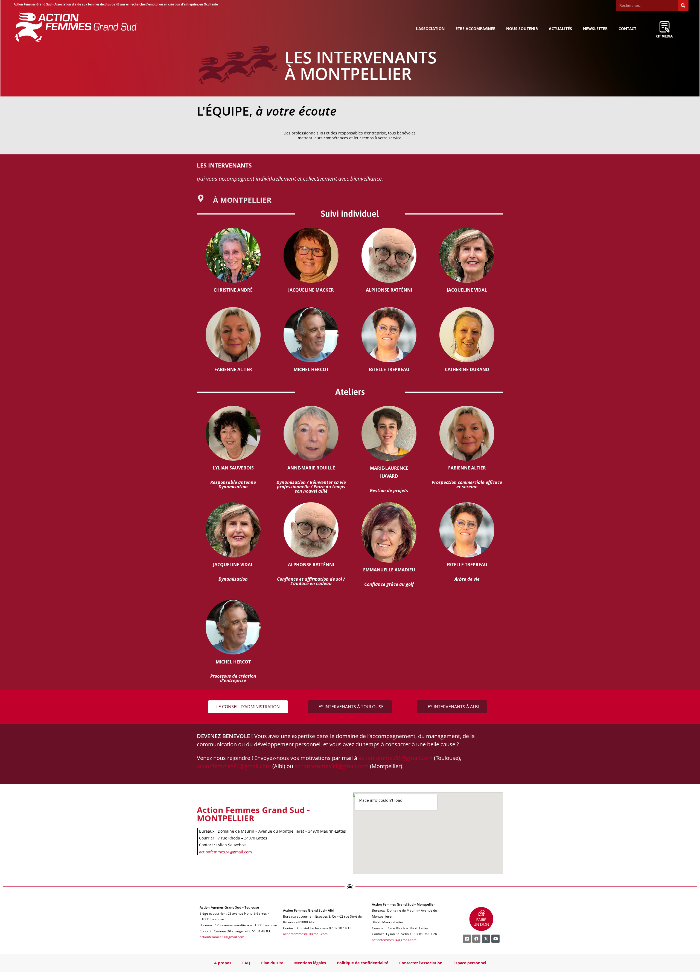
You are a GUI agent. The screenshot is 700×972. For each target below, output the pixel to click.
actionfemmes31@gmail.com (395, 758)
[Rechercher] (683, 5)
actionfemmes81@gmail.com (234, 766)
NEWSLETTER (595, 28)
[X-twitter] (486, 939)
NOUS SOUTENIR (522, 28)
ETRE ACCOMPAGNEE (475, 28)
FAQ (246, 962)
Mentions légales (310, 962)
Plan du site (272, 962)
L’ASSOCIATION (430, 28)
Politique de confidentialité (362, 962)
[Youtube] (495, 939)
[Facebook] (476, 939)
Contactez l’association (420, 962)
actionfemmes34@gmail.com (331, 766)
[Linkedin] (467, 939)
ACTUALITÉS (560, 28)
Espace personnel (469, 962)
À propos (222, 962)
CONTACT (627, 28)
